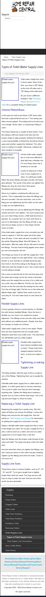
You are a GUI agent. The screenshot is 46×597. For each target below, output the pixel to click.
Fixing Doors (22, 565)
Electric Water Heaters (21, 559)
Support (26, 568)
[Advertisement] (23, 36)
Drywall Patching (27, 562)
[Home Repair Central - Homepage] (23, 6)
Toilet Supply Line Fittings (20, 418)
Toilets (16, 562)
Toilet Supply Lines (19, 57)
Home (6, 57)
